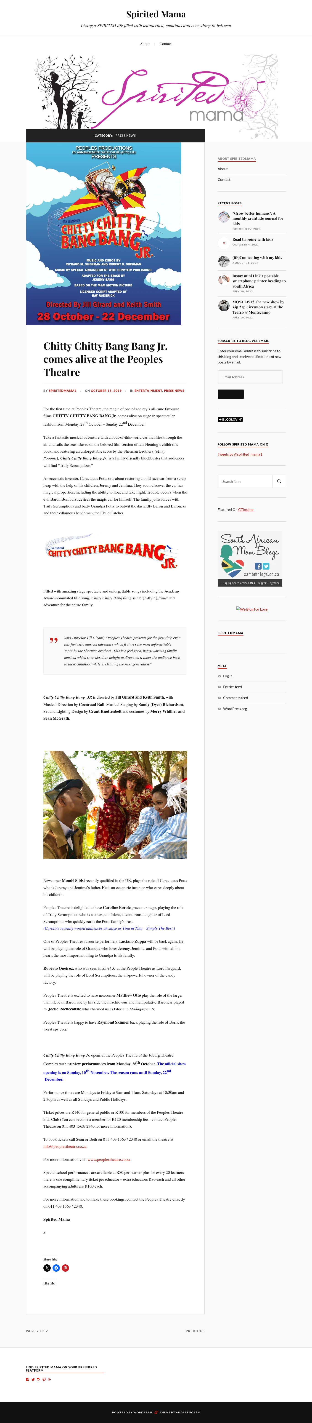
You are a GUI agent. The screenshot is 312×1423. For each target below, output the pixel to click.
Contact (166, 43)
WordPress (143, 1412)
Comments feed (235, 697)
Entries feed (232, 686)
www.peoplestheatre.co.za (108, 1159)
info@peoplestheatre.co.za (65, 1146)
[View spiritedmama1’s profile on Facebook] (27, 1379)
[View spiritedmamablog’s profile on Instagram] (38, 1379)
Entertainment (148, 390)
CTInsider (246, 509)
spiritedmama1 (63, 390)
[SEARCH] (279, 481)
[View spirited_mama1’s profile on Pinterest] (44, 1379)
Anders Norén (188, 1412)
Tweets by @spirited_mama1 (240, 454)
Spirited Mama (156, 14)
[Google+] (49, 1379)
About (145, 43)
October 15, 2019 (106, 390)
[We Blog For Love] (251, 609)
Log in (228, 676)
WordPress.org (235, 708)
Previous (195, 1331)
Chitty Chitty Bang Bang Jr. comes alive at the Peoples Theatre (105, 359)
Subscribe (231, 394)
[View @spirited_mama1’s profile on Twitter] (33, 1379)
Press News (174, 390)
